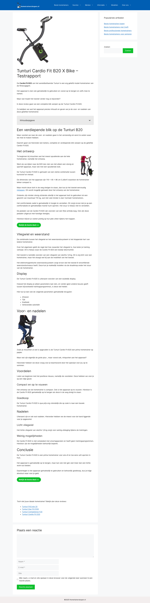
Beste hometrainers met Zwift (116, 27)
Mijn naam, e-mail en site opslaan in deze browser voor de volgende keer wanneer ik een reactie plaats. (55, 579)
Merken (88, 5)
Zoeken (107, 47)
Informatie (101, 5)
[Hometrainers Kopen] (28, 5)
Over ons (125, 5)
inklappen (21, 190)
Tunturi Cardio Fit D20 (31, 514)
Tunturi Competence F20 (32, 512)
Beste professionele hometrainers (118, 31)
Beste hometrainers (61, 5)
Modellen (114, 5)
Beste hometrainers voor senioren (118, 34)
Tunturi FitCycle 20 (29, 507)
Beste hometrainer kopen (114, 24)
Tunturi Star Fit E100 (30, 509)
